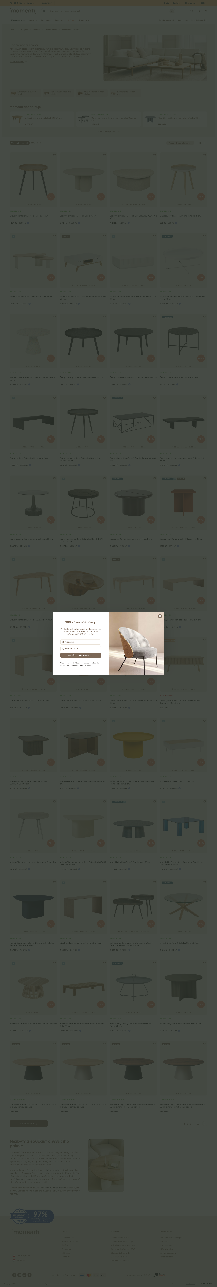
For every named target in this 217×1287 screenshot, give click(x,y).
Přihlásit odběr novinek (78, 655)
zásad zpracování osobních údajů (78, 665)
